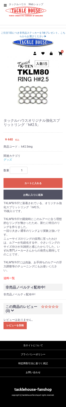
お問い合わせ (33, 372)
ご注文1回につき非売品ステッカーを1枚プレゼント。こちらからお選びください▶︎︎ (33, 34)
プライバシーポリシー (33, 354)
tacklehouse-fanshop (33, 389)
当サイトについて (33, 345)
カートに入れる (33, 183)
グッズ (8, 159)
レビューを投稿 (15, 325)
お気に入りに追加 (33, 194)
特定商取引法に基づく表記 (33, 363)
